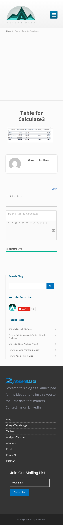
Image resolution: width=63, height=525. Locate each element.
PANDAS (10, 461)
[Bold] (8, 223)
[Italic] (12, 223)
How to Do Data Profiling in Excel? (24, 349)
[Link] (38, 223)
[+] (45, 223)
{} (41, 223)
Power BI (11, 455)
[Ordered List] (23, 223)
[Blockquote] (30, 223)
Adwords (11, 443)
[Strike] (19, 223)
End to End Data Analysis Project (23, 343)
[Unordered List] (27, 223)
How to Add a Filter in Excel (21, 355)
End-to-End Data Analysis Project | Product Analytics (28, 336)
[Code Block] (34, 223)
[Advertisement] (31, 67)
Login (54, 188)
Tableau (10, 431)
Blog (8, 419)
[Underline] (16, 223)
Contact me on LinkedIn (23, 407)
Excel (9, 449)
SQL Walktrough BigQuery (20, 329)
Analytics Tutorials (15, 437)
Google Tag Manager (17, 425)
